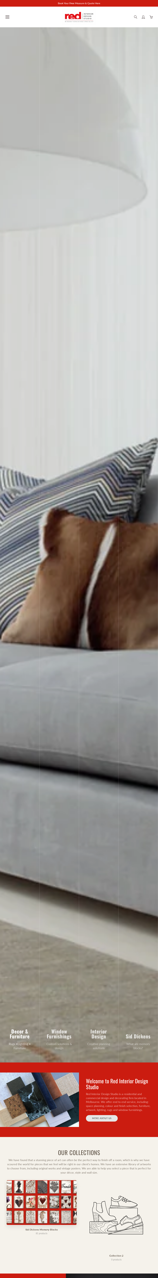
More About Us (102, 1118)
